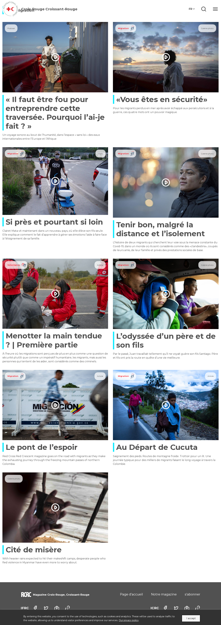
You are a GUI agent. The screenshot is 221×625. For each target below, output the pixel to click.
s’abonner (192, 594)
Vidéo (100, 153)
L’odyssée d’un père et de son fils (166, 340)
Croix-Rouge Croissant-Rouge (49, 9)
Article (100, 265)
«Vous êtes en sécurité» (161, 99)
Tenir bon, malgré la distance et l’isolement (160, 229)
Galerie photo (207, 28)
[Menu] (215, 9)
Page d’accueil (131, 594)
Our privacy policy (129, 620)
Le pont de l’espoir (41, 447)
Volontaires (13, 265)
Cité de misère (34, 549)
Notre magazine (164, 594)
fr (190, 8)
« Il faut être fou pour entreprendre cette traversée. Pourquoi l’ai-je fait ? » (55, 113)
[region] (110, 617)
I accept (191, 618)
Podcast (11, 28)
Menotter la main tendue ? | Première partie (54, 340)
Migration (123, 28)
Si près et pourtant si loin (54, 222)
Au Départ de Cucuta (157, 447)
